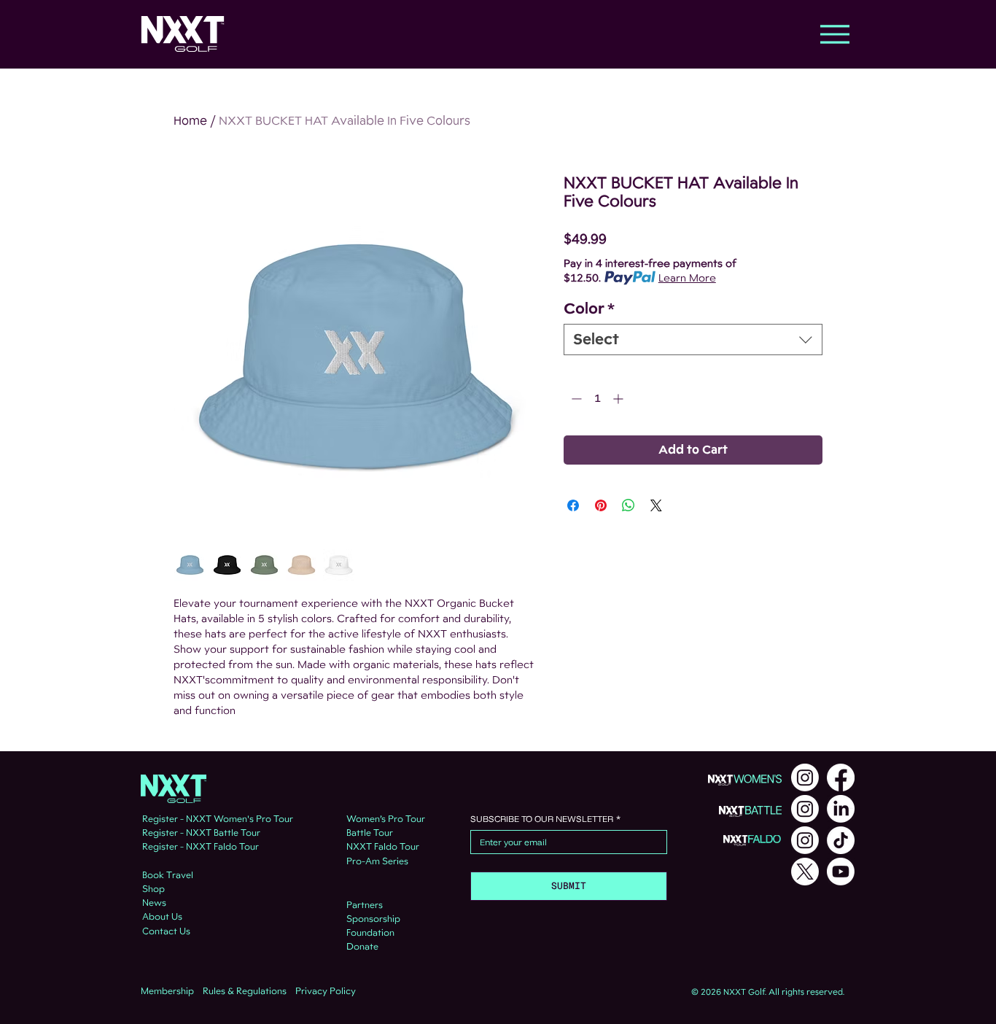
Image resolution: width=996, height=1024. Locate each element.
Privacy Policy (325, 991)
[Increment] (619, 398)
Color (589, 309)
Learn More (687, 277)
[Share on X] (656, 505)
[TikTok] (841, 840)
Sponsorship (373, 919)
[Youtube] (841, 871)
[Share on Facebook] (573, 505)
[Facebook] (841, 777)
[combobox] (693, 339)
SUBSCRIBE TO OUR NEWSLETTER (545, 818)
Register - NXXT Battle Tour (201, 833)
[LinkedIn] (841, 809)
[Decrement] (575, 398)
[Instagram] (805, 777)
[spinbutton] (597, 398)
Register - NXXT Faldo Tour (200, 847)
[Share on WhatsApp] (628, 505)
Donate (362, 947)
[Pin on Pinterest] (601, 505)
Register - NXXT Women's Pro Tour (217, 819)
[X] (805, 871)
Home (190, 120)
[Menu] (834, 34)
